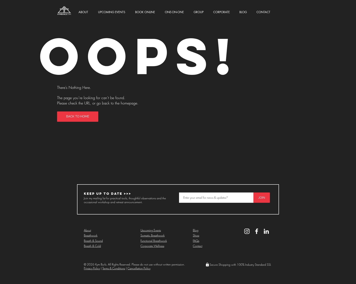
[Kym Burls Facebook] (256, 231)
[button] (86, 10)
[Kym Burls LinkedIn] (266, 231)
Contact (197, 246)
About (87, 230)
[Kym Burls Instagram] (247, 231)
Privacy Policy (92, 268)
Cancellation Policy (139, 268)
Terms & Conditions (113, 268)
